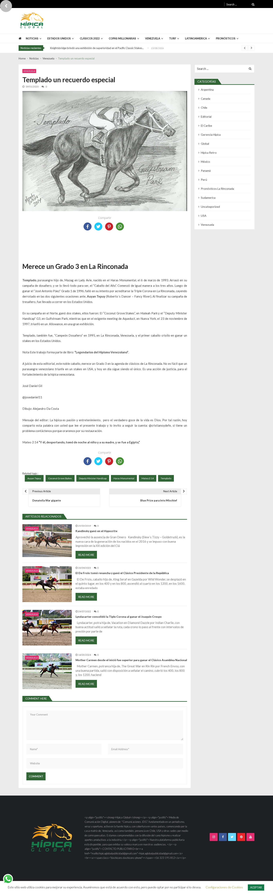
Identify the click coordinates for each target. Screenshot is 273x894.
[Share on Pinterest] (109, 226)
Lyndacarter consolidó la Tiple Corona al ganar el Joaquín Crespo (119, 616)
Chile (204, 107)
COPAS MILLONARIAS (122, 38)
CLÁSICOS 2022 (90, 38)
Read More (86, 554)
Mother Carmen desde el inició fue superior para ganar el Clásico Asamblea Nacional (131, 660)
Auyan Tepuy (34, 478)
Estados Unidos (59, 38)
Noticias (32, 38)
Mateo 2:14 (147, 478)
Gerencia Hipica (211, 134)
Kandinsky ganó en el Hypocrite (96, 531)
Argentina (207, 89)
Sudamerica (208, 197)
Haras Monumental (124, 478)
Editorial (206, 116)
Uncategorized (210, 206)
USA (203, 215)
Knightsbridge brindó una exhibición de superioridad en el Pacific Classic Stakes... (97, 48)
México (205, 161)
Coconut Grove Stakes (60, 478)
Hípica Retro (209, 152)
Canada (205, 98)
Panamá (206, 170)
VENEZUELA (152, 38)
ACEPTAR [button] (256, 887)
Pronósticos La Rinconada (217, 188)
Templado (166, 478)
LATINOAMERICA (196, 38)
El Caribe (206, 125)
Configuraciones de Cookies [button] (224, 887)
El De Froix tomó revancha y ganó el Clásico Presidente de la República (122, 573)
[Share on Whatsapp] (120, 226)
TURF (172, 38)
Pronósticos (225, 38)
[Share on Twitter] (98, 226)
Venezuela (29, 71)
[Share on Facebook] (88, 226)
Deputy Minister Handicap (93, 478)
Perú (204, 179)
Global (205, 143)
